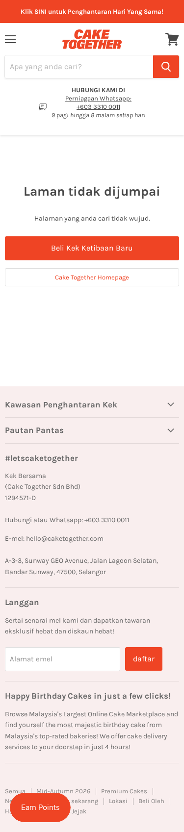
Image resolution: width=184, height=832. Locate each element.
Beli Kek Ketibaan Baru (92, 247)
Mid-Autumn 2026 (63, 791)
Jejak (79, 811)
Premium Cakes (124, 791)
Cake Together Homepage (92, 277)
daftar (144, 658)
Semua (15, 791)
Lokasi (118, 801)
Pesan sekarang (75, 801)
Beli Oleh (151, 801)
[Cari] (166, 66)
